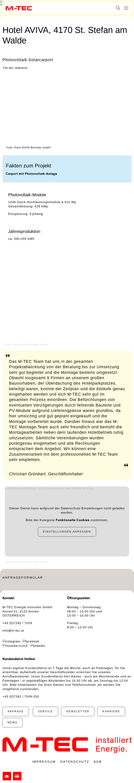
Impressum (44, 761)
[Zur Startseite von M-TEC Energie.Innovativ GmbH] (19, 8)
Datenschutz (74, 761)
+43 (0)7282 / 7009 (17, 623)
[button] (9, 297)
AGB (98, 761)
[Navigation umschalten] (126, 8)
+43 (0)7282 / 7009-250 (20, 696)
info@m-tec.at (13, 630)
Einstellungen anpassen (67, 531)
